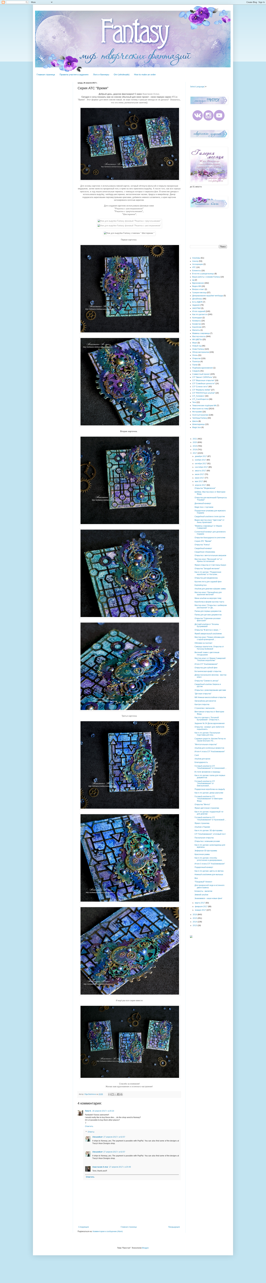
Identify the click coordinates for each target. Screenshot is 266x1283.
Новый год (196, 346)
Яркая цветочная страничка (207, 808)
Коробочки (197, 327)
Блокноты (196, 270)
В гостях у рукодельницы (203, 274)
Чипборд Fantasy (199, 418)
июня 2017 (200, 478)
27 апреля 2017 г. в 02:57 (114, 1137)
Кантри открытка (202, 704)
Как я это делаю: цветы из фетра (209, 871)
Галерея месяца (199, 293)
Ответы (91, 1132)
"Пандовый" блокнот (203, 882)
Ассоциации (197, 264)
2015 (195, 918)
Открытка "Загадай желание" (207, 568)
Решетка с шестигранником (129, 208)
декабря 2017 (201, 456)
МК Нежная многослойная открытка (210, 697)
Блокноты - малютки (203, 891)
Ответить (89, 1126)
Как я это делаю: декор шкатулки (209, 793)
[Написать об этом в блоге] (112, 1094)
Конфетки (196, 324)
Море (194, 343)
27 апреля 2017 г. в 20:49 (120, 1167)
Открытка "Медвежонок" (205, 488)
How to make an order (145, 74)
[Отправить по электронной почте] (109, 1094)
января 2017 (200, 910)
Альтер (195, 261)
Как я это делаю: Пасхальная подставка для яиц (207, 734)
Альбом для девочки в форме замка (210, 589)
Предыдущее (174, 1227)
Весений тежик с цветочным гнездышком (207, 653)
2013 (195, 925)
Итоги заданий (198, 311)
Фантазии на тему (200, 409)
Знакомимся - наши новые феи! (208, 898)
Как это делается (199, 314)
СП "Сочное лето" (200, 387)
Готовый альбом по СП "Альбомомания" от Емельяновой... (205, 783)
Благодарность (201, 762)
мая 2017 (199, 481)
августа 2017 (201, 471)
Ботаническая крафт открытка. (208, 671)
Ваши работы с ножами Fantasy (206, 277)
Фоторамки (197, 412)
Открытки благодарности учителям (210, 538)
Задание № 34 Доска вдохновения (210, 723)
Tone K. (88, 1111)
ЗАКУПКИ (196, 308)
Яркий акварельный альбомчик (208, 634)
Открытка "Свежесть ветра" (207, 681)
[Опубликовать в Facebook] (118, 1094)
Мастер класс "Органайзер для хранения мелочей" (208, 593)
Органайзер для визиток (205, 701)
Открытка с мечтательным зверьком (210, 555)
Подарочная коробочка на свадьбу (210, 789)
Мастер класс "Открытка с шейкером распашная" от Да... (211, 606)
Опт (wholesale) (121, 74)
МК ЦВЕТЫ (197, 339)
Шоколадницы (198, 424)
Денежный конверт (203, 503)
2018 (195, 449)
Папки (195, 365)
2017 (195, 453)
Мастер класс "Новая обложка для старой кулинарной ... (209, 638)
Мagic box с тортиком (204, 507)
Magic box (196, 427)
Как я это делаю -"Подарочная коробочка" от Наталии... (208, 573)
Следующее (83, 1227)
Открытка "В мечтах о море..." (207, 630)
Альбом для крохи (202, 759)
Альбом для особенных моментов (209, 748)
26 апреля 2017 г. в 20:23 (103, 1111)
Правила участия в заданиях (74, 74)
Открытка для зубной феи (206, 668)
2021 (195, 439)
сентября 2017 (201, 467)
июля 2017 (200, 474)
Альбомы (196, 258)
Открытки (196, 358)
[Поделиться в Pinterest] (121, 1094)
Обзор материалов (200, 352)
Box (196, 878)
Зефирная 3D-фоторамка (206, 851)
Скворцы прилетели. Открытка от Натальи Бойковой (209, 648)
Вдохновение (198, 283)
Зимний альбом (201, 895)
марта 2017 (200, 903)
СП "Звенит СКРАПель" (202, 377)
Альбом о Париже (202, 827)
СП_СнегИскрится (200, 399)
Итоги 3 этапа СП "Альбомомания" (210, 864)
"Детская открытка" (203, 694)
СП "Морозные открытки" (203, 380)
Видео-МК (196, 286)
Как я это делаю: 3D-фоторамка (208, 830)
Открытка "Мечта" (202, 804)
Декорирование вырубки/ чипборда (207, 296)
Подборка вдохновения (202, 368)
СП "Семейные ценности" (203, 383)
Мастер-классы (199, 336)
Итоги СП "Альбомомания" (206, 664)
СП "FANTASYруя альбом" (203, 393)
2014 (195, 922)
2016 (195, 914)
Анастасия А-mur (150, 94)
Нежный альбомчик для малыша (209, 874)
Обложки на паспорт (203, 643)
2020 (195, 442)
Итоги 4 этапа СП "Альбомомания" (210, 751)
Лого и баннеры (101, 74)
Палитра (196, 361)
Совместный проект (201, 374)
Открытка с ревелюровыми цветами (210, 690)
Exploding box (201, 585)
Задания (196, 305)
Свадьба (196, 371)
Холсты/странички (200, 415)
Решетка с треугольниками (128, 211)
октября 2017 (201, 464)
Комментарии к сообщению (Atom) (108, 1231)
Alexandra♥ (97, 1137)
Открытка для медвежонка (206, 578)
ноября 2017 (201, 460)
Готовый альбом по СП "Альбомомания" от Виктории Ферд (209, 798)
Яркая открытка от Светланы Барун (210, 565)
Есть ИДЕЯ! (197, 302)
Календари (197, 318)
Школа (195, 421)
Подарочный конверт (204, 867)
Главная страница (46, 74)
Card (197, 755)
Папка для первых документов (208, 611)
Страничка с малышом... (205, 708)
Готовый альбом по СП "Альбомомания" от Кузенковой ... (210, 818)
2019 (195, 446)
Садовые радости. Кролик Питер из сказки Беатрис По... (210, 740)
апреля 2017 (201, 485)
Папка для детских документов (208, 615)
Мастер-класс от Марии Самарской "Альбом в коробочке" (210, 659)
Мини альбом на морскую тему (208, 598)
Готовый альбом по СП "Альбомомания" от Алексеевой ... (210, 767)
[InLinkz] (191, 936)
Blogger (145, 1248)
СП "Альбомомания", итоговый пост (210, 834)
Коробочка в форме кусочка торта (209, 602)
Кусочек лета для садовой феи (208, 582)
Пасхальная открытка (204, 838)
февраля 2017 (201, 906)
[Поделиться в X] (115, 1094)
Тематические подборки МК (204, 405)
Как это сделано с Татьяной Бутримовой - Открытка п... (207, 718)
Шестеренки (129, 214)
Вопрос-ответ (198, 289)
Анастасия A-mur (100, 1167)
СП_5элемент (198, 396)
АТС (194, 267)
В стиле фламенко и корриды (207, 772)
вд (193, 280)
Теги (194, 402)
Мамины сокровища (201, 333)
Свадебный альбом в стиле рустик (210, 516)
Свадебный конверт (203, 548)
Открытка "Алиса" (202, 545)
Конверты (196, 321)
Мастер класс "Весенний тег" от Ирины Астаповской (208, 560)
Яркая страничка (202, 823)
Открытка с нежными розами (207, 841)
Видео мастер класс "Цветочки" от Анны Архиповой (209, 521)
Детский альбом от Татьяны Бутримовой (207, 625)
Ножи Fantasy (198, 349)
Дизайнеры (197, 299)
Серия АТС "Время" (203, 541)
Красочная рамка (202, 854)
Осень (195, 355)
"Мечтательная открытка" (206, 744)
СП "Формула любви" (201, 390)
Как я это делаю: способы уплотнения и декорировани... (209, 859)
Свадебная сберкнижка (205, 552)
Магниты (196, 330)
